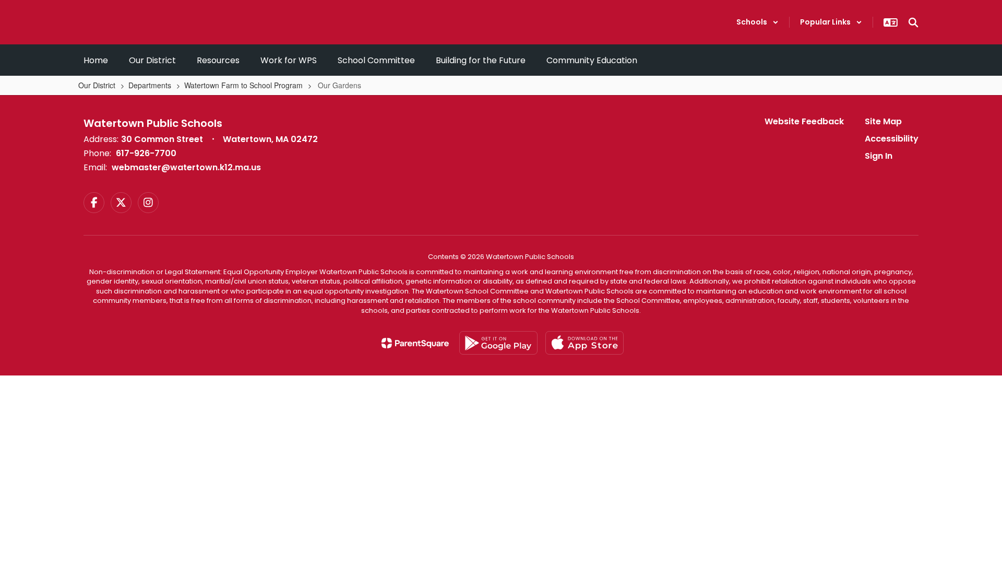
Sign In (878, 156)
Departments (149, 85)
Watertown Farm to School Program (243, 85)
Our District (96, 85)
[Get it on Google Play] (498, 343)
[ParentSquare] (415, 343)
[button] (757, 22)
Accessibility (891, 139)
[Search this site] (913, 22)
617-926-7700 (146, 153)
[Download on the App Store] (584, 343)
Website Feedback (804, 121)
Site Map (883, 121)
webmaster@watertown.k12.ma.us (186, 167)
